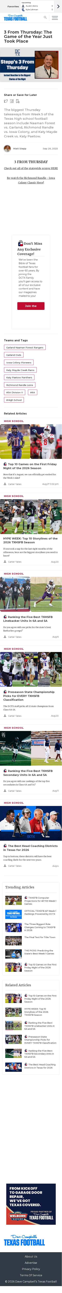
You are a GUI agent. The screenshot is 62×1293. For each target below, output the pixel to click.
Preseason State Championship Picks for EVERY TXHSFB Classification (29, 695)
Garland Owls (13, 355)
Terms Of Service (31, 1275)
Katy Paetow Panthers (19, 377)
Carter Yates (14, 484)
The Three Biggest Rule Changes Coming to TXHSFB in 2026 (39, 927)
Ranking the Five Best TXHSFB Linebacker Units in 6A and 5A (39, 1026)
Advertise (31, 1262)
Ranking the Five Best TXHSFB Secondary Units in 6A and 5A (39, 1054)
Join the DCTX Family (31, 307)
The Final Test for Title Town (39, 937)
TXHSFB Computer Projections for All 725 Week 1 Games (40, 901)
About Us (31, 1256)
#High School (14, 400)
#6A (32, 392)
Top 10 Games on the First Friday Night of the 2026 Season (40, 967)
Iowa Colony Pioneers (18, 362)
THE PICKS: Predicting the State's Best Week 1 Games (39, 952)
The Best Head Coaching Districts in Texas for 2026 (40, 1066)
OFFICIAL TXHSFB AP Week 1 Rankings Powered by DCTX (40, 912)
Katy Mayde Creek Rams (20, 370)
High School (14, 421)
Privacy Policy (31, 1269)
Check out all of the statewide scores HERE (31, 168)
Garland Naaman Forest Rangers (24, 347)
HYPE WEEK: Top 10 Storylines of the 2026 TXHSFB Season (36, 1012)
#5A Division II (14, 392)
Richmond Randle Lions (19, 385)
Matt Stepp (19, 148)
